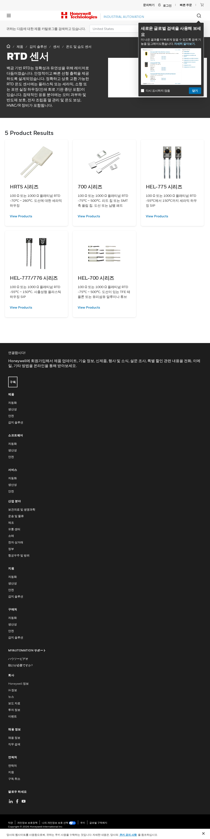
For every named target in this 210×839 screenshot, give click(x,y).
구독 (13, 382)
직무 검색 (14, 744)
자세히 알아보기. (184, 43)
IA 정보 (12, 690)
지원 (11, 772)
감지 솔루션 (15, 422)
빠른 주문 (186, 5)
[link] (36, 216)
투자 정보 (14, 709)
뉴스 (11, 696)
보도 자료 (14, 703)
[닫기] (203, 833)
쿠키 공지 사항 (128, 834)
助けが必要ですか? (20, 665)
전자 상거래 (15, 542)
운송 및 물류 (16, 516)
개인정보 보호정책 (27, 822)
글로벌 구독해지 (98, 822)
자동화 (12, 402)
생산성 (12, 409)
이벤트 (12, 716)
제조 (11, 522)
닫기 (195, 90)
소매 (11, 535)
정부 (11, 549)
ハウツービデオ (18, 658)
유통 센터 (14, 529)
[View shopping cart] (202, 5)
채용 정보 (14, 737)
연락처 (12, 765)
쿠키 (82, 822)
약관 (10, 822)
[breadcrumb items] (9, 46)
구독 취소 (14, 778)
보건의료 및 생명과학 (21, 509)
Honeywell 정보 (18, 683)
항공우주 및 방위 (19, 555)
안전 (11, 415)
